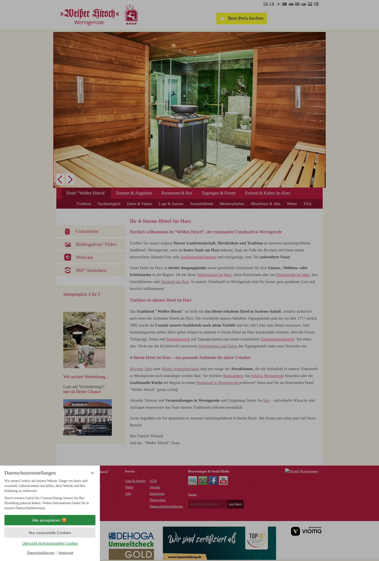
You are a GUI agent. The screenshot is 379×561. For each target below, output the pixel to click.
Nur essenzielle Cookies (50, 532)
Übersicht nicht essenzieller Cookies (50, 543)
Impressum (66, 553)
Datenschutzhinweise (41, 553)
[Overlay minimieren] (92, 473)
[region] (49, 494)
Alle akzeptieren (46, 520)
